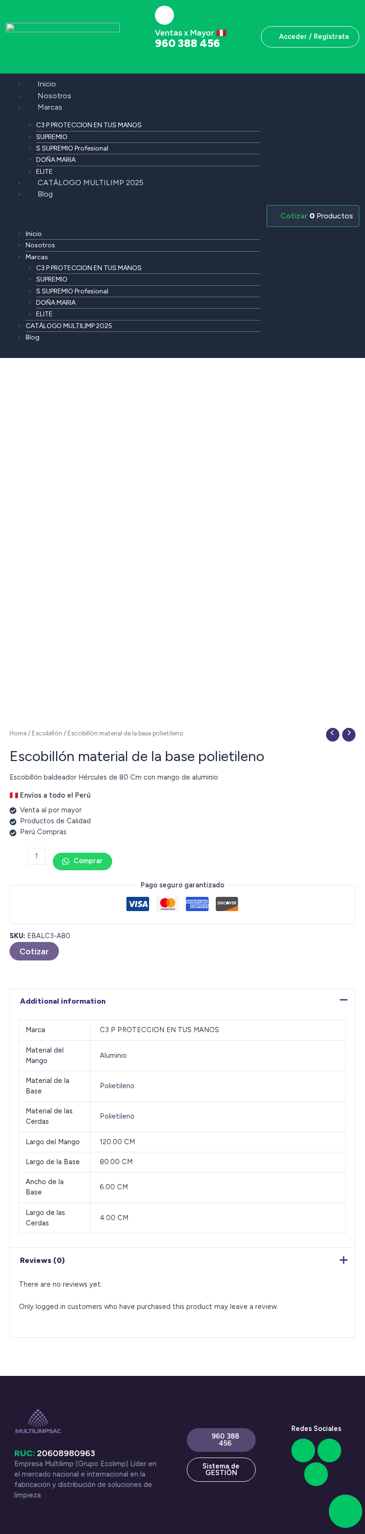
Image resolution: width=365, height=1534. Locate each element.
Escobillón (47, 733)
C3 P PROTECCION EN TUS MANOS (89, 125)
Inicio (47, 83)
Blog (45, 193)
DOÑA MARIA (56, 160)
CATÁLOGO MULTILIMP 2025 (91, 182)
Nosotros (54, 95)
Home (18, 733)
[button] (132, 216)
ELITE (44, 172)
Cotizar (34, 951)
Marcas (50, 107)
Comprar (87, 860)
